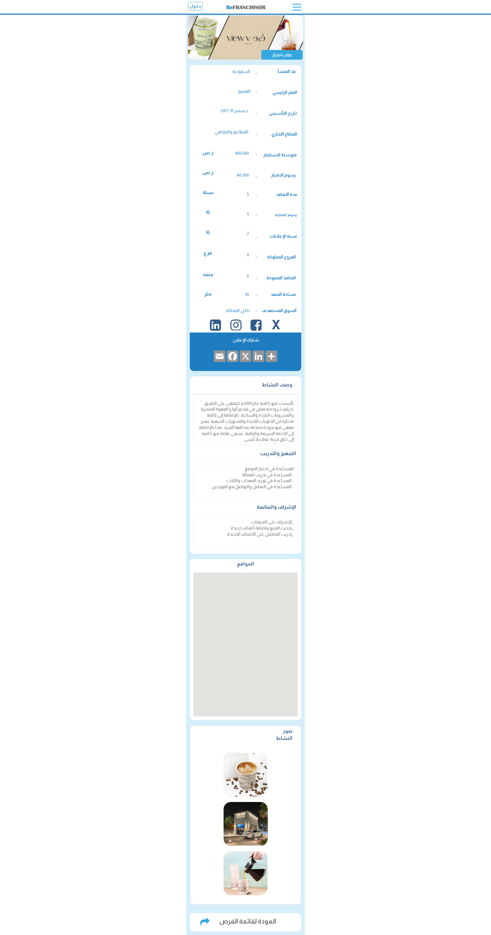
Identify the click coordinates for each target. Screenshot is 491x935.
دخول (195, 6)
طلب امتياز (282, 55)
